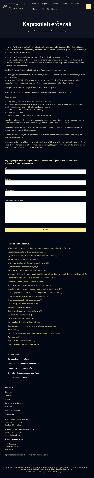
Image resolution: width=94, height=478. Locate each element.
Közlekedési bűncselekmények (19, 318)
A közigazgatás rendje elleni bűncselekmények (25, 270)
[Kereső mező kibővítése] (88, 6)
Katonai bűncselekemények (18, 315)
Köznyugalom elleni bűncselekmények (22, 322)
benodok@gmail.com (13, 435)
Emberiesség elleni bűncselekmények (21, 304)
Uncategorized (13, 337)
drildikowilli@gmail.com (14, 425)
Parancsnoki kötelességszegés (20, 368)
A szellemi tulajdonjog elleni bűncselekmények (25, 281)
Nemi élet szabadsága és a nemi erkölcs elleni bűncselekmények (32, 326)
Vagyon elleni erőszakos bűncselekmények (24, 344)
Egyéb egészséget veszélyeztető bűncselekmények (27, 296)
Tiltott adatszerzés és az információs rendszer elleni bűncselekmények (34, 333)
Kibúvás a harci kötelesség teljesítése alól (24, 364)
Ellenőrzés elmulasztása (17, 378)
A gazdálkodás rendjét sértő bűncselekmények (25, 252)
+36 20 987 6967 (11, 422)
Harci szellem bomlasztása (18, 359)
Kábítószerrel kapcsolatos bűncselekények (24, 311)
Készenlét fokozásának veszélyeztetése (23, 373)
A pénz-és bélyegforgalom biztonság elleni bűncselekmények (30, 278)
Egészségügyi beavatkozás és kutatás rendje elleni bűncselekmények (33, 293)
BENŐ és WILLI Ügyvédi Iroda (42, 472)
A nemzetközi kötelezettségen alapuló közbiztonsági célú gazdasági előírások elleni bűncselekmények (46, 274)
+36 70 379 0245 (11, 432)
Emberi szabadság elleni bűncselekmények (24, 300)
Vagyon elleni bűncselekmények (19, 341)
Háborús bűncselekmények (18, 307)
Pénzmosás (12, 330)
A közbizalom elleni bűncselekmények (22, 267)
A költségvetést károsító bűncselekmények (24, 259)
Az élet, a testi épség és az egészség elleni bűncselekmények (30, 285)
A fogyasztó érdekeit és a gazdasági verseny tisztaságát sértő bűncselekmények (38, 248)
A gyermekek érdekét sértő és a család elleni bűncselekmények (47, 31)
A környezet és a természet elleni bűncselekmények (27, 263)
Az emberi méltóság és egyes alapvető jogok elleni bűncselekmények (33, 289)
